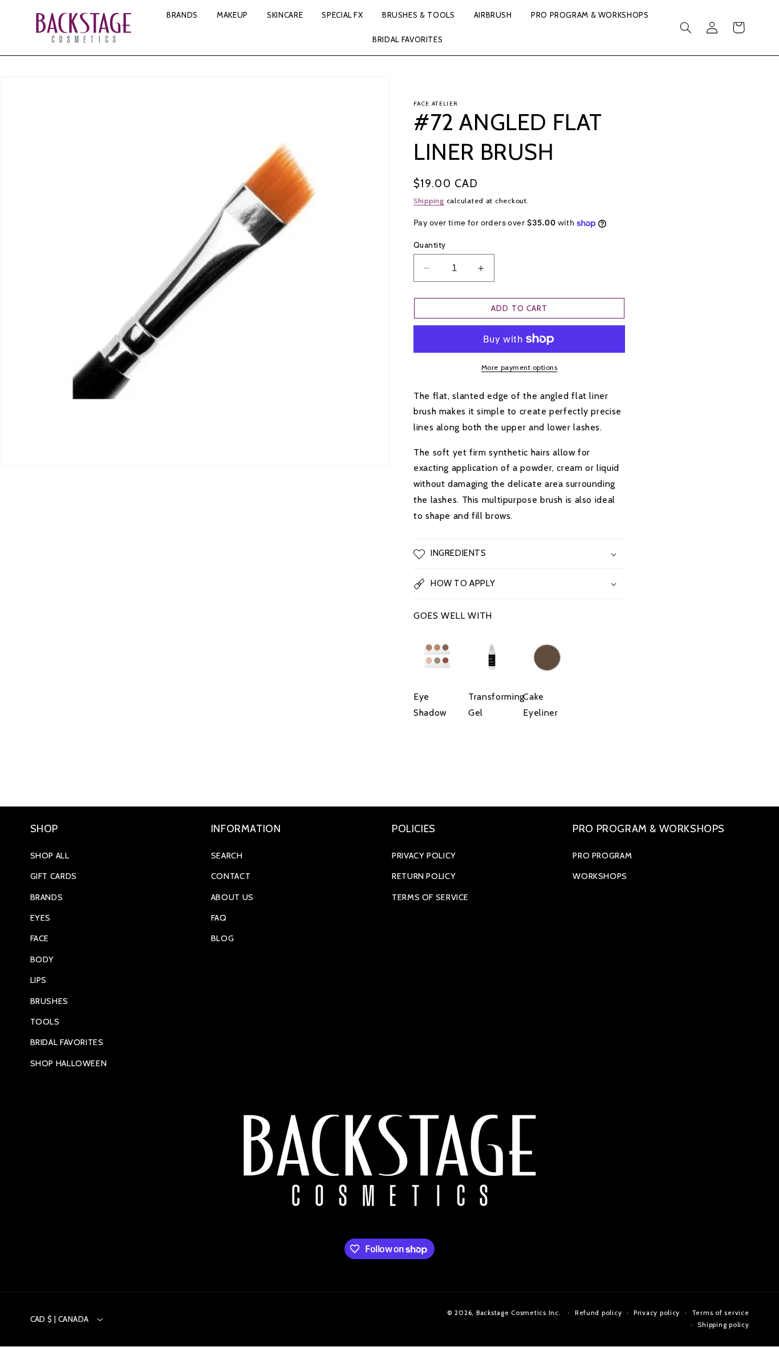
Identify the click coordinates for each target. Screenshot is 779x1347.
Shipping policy (723, 1325)
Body (42, 959)
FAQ (219, 918)
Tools (45, 1022)
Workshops (600, 876)
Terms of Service (430, 897)
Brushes (49, 1001)
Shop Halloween (68, 1063)
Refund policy (598, 1313)
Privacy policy (657, 1313)
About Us (232, 897)
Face (40, 938)
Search (227, 855)
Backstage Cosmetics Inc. (518, 1313)
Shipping (428, 200)
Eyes (40, 918)
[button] (182, 15)
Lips (38, 980)
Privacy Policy (424, 855)
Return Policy (424, 876)
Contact (230, 876)
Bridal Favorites (67, 1042)
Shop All (50, 855)
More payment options (519, 367)
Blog (222, 938)
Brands (46, 897)
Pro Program (602, 855)
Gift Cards (53, 876)
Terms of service (720, 1313)
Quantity (429, 244)
